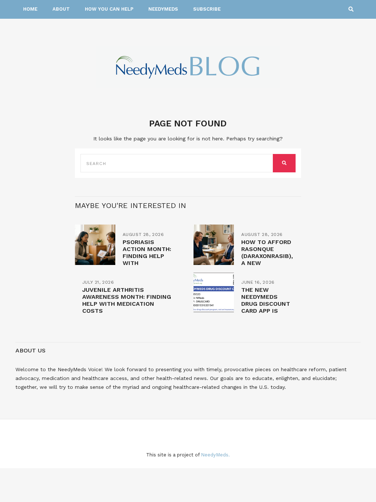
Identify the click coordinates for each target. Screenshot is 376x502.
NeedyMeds (163, 9)
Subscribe (207, 9)
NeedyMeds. (215, 455)
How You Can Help (109, 9)
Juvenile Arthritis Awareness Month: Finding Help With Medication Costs (126, 300)
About (61, 9)
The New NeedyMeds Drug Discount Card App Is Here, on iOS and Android (265, 307)
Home (30, 9)
